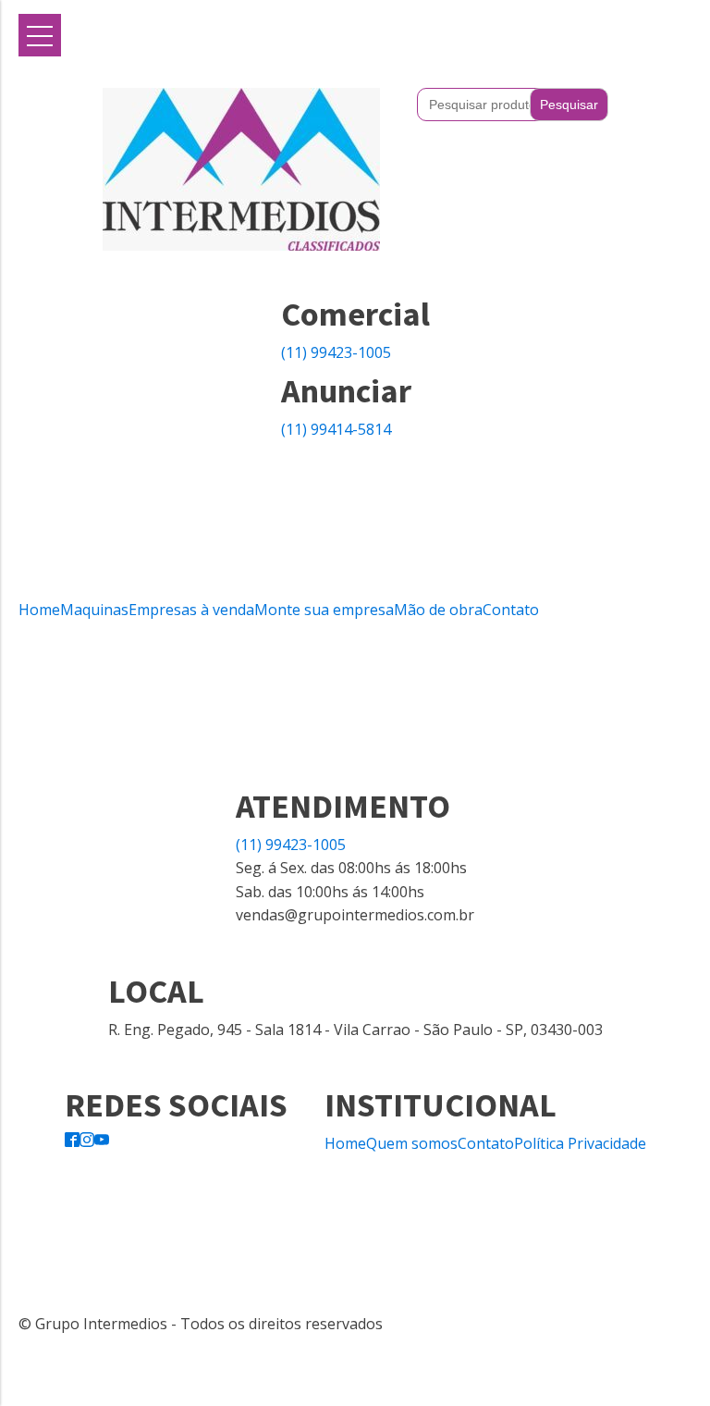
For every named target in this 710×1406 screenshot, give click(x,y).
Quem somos (412, 1143)
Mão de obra (438, 609)
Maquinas (94, 609)
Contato (511, 609)
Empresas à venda (191, 609)
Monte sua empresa (324, 609)
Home (39, 609)
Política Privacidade (580, 1143)
